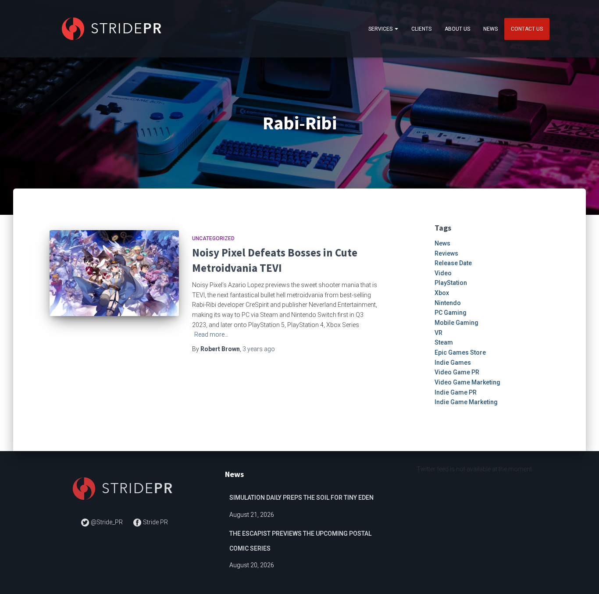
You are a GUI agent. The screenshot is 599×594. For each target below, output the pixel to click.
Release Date (453, 263)
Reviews (446, 253)
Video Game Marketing (467, 382)
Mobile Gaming (456, 322)
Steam (444, 342)
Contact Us (527, 29)
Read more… (211, 334)
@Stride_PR (106, 522)
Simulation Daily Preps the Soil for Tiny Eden (301, 497)
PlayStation (451, 282)
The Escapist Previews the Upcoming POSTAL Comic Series (300, 541)
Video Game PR (457, 372)
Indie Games (453, 362)
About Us (457, 29)
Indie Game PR (456, 392)
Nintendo (448, 302)
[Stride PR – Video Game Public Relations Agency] (113, 28)
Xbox (442, 292)
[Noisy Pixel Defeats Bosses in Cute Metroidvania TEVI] (114, 273)
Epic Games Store (460, 352)
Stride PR (155, 522)
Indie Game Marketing (466, 401)
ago (258, 348)
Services (381, 29)
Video (443, 273)
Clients (421, 29)
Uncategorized (213, 238)
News (490, 29)
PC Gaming (451, 312)
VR (438, 332)
